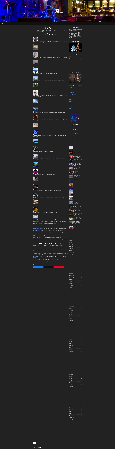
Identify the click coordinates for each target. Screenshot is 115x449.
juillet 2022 (71, 335)
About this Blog (42, 23)
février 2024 (71, 295)
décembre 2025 (71, 250)
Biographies (64, 23)
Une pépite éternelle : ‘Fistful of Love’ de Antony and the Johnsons (77, 156)
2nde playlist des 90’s (36, 259)
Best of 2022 (71, 103)
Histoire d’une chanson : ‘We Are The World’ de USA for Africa (77, 164)
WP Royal (39, 447)
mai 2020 (70, 382)
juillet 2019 (71, 401)
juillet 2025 (71, 260)
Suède (60, 119)
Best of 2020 (71, 99)
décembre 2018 (71, 415)
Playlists (58, 23)
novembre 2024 (71, 277)
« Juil (70, 144)
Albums (70, 56)
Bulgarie (66, 158)
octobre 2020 (71, 374)
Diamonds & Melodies (37, 253)
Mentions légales (69, 442)
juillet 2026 (71, 236)
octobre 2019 (71, 394)
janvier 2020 (71, 388)
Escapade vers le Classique (37, 250)
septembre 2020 (71, 376)
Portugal (63, 103)
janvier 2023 (71, 322)
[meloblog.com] (57, 10)
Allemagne (34, 104)
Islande (37, 120)
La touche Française (36, 261)
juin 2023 (70, 312)
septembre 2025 (71, 256)
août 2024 (70, 283)
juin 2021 (70, 357)
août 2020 (70, 378)
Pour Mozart (35, 256)
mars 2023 (71, 318)
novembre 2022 (71, 326)
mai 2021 (70, 359)
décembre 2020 (71, 370)
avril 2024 (70, 291)
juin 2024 (70, 287)
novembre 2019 (71, 392)
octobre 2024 (71, 279)
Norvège (37, 159)
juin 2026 (70, 238)
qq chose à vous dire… (75, 37)
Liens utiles (73, 23)
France (60, 103)
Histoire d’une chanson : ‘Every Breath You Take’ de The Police (77, 210)
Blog (54, 23)
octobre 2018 (71, 419)
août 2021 (70, 353)
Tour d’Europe (71, 92)
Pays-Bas (62, 119)
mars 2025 (71, 269)
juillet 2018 (71, 425)
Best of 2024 (71, 106)
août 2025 (70, 258)
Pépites (70, 62)
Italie (58, 103)
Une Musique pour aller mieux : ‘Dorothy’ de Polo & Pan (77, 218)
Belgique (66, 103)
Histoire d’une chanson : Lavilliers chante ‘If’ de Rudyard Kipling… (77, 176)
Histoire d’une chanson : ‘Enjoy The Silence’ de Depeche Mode (77, 180)
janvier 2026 (71, 248)
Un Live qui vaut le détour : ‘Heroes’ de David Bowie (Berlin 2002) (77, 206)
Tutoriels (70, 68)
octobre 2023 (71, 304)
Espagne (66, 119)
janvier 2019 (71, 413)
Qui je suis (49, 23)
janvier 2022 (71, 345)
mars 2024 (71, 293)
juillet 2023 (71, 310)
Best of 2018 (71, 96)
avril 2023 (70, 316)
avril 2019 (70, 407)
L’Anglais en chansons (38, 223)
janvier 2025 (71, 273)
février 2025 (71, 271)
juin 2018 (70, 427)
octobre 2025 (71, 254)
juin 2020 (70, 380)
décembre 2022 (71, 324)
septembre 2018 (71, 421)
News (70, 60)
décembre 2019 (71, 390)
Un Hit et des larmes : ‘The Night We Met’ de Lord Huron (77, 214)
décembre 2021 (71, 347)
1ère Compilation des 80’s (37, 245)
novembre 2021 (71, 349)
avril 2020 (70, 384)
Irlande (34, 120)
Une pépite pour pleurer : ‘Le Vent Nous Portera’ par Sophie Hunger (77, 189)
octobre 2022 (71, 328)
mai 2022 (70, 339)
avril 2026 (70, 242)
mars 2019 (71, 409)
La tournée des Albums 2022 (39, 221)
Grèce (58, 119)
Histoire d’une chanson (72, 94)
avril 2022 (70, 341)
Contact (51, 442)
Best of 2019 (71, 97)
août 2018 (70, 423)
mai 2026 (70, 240)
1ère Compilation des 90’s (37, 248)
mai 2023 (70, 314)
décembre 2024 (71, 275)
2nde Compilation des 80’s (37, 247)
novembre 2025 (71, 252)
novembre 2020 (71, 372)
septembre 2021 (71, 351)
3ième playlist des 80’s (37, 262)
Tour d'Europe (71, 66)
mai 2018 (70, 429)
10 (70, 135)
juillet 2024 (71, 285)
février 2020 (71, 386)
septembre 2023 (71, 306)
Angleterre (38, 104)
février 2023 (71, 320)
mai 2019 (70, 405)
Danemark (59, 158)
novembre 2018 (71, 417)
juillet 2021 (71, 355)
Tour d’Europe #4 (37, 230)
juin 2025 (70, 262)
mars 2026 (71, 244)
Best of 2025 (71, 108)
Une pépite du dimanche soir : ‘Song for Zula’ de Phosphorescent (77, 202)
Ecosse (34, 159)
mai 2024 (70, 289)
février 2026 (71, 246)
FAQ (69, 23)
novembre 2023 (71, 302)
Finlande (40, 159)
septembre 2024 (71, 281)
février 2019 (71, 411)
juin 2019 (70, 403)
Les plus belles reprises (38, 226)
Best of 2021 (71, 101)
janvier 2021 (71, 368)
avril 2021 (70, 361)
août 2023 (70, 308)
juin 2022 (70, 337)
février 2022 (71, 343)
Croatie (63, 158)
